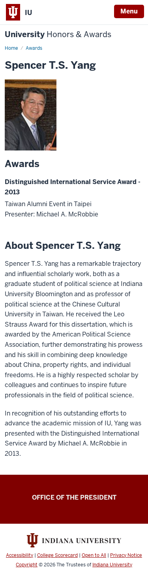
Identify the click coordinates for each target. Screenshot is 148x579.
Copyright (26, 565)
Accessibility (19, 555)
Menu (129, 11)
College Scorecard (57, 555)
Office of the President (74, 497)
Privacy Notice (126, 555)
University (58, 34)
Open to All (94, 555)
